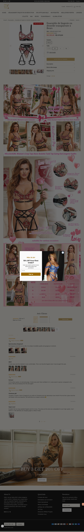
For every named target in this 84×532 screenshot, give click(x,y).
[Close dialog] (63, 253)
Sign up (31, 274)
